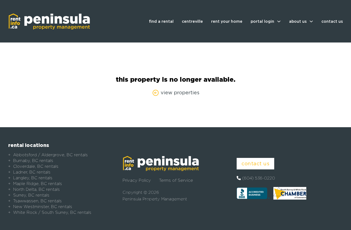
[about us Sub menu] (311, 21)
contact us (332, 21)
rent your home (226, 21)
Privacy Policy (137, 180)
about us (298, 21)
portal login (262, 21)
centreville (192, 21)
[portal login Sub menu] (279, 21)
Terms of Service (176, 180)
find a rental (161, 21)
